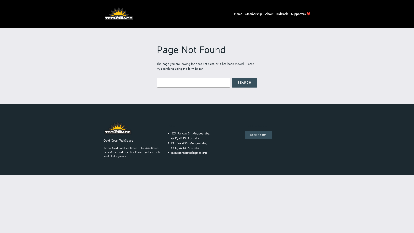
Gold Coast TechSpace (118, 140)
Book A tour (258, 135)
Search (244, 82)
